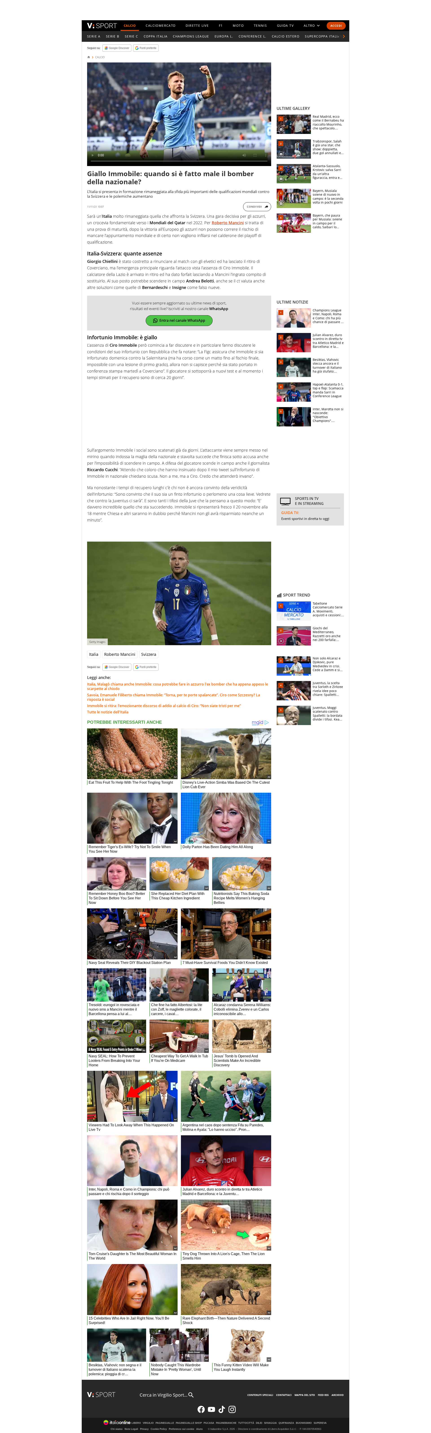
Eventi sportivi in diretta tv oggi (305, 518)
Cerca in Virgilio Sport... (163, 1395)
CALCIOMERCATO (161, 25)
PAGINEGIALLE (165, 1423)
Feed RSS (323, 1395)
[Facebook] (201, 1412)
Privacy (144, 1429)
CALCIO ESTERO (285, 36)
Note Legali (131, 1429)
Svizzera (148, 654)
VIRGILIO (148, 1423)
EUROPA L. (224, 36)
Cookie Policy (159, 1429)
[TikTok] (221, 1412)
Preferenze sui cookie (181, 1429)
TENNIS (260, 25)
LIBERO (136, 1423)
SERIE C (131, 36)
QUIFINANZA (286, 1423)
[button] (344, 36)
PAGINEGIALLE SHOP (189, 1423)
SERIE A (94, 36)
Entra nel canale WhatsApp (182, 320)
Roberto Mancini (119, 654)
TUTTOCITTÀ (246, 1423)
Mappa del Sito (305, 1395)
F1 (221, 25)
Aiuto (199, 1429)
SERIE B (112, 36)
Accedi (336, 26)
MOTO (238, 25)
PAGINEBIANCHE (226, 1423)
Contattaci (284, 1395)
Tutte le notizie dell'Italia (107, 712)
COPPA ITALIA (156, 36)
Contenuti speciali (260, 1395)
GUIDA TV (285, 25)
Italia (93, 654)
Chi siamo (117, 1429)
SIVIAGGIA (270, 1423)
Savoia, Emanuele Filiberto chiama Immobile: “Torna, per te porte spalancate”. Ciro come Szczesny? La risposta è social (173, 697)
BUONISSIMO (304, 1423)
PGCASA (209, 1423)
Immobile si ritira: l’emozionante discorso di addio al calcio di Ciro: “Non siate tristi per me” (164, 705)
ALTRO (309, 25)
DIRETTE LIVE (197, 25)
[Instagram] (232, 1412)
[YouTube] (211, 1412)
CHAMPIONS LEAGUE (191, 36)
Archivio (338, 1395)
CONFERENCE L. (252, 36)
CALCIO (130, 25)
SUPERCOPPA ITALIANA (325, 36)
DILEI (259, 1423)
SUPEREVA (320, 1423)
